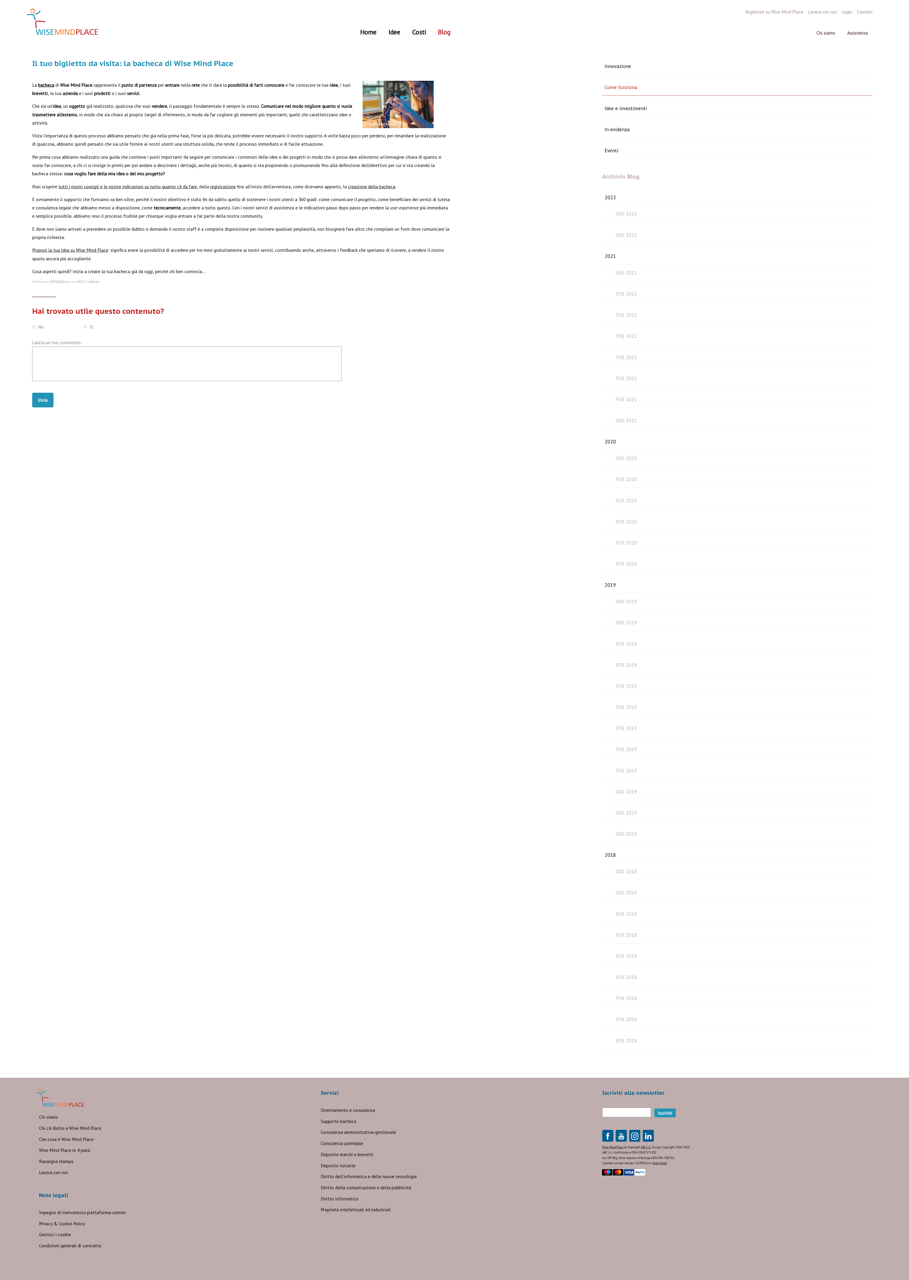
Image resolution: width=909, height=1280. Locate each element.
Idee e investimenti (626, 108)
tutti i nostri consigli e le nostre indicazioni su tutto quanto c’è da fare (127, 186)
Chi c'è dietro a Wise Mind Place (70, 1128)
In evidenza (617, 129)
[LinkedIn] (648, 1136)
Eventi (611, 150)
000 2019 (626, 601)
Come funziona (621, 87)
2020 (610, 441)
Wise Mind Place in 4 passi (64, 1150)
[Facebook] (607, 1136)
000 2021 (626, 272)
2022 (610, 197)
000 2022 (626, 213)
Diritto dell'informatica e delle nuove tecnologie (369, 1176)
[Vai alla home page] (62, 22)
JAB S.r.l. (646, 1147)
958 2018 (626, 913)
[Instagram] (634, 1136)
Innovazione (618, 66)
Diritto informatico (339, 1199)
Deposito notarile (338, 1165)
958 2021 (626, 293)
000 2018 (626, 871)
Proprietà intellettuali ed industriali (356, 1209)
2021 (610, 256)
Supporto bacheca (338, 1121)
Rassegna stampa (56, 1161)
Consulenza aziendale (342, 1143)
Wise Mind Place (613, 1147)
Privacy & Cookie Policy (62, 1223)
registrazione (223, 186)
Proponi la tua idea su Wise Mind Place (70, 250)
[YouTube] (621, 1136)
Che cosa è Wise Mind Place (66, 1139)
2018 (610, 855)
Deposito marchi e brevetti (347, 1154)
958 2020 (626, 479)
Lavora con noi (53, 1172)
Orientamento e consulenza (348, 1110)
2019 (610, 584)
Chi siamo (48, 1117)
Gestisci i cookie (55, 1234)
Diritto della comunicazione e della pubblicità (366, 1187)
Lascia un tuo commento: (57, 342)
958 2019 (626, 643)
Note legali (659, 1163)
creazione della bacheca (371, 186)
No (41, 326)
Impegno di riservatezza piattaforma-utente (82, 1212)
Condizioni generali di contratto (70, 1245)
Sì (91, 326)
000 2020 (626, 458)
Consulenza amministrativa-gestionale (358, 1132)
